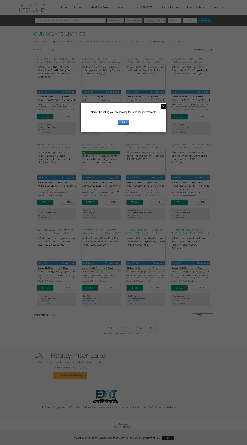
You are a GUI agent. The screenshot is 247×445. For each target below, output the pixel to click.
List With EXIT (143, 7)
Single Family (157, 41)
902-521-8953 (43, 301)
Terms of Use (153, 438)
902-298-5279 (88, 301)
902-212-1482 (178, 301)
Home (63, 7)
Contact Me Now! (70, 375)
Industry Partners (169, 7)
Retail (144, 41)
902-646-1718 (133, 215)
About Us (122, 7)
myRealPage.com (123, 427)
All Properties (41, 41)
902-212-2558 (43, 130)
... (133, 328)
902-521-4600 (178, 215)
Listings (79, 7)
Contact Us (218, 7)
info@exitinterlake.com (166, 407)
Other (134, 41)
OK (168, 438)
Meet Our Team (100, 7)
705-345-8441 (88, 215)
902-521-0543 (43, 215)
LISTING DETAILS (45, 116)
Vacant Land (174, 41)
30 (140, 328)
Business (71, 41)
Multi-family (121, 41)
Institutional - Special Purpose (95, 41)
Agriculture (57, 41)
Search (205, 20)
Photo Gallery (195, 7)
